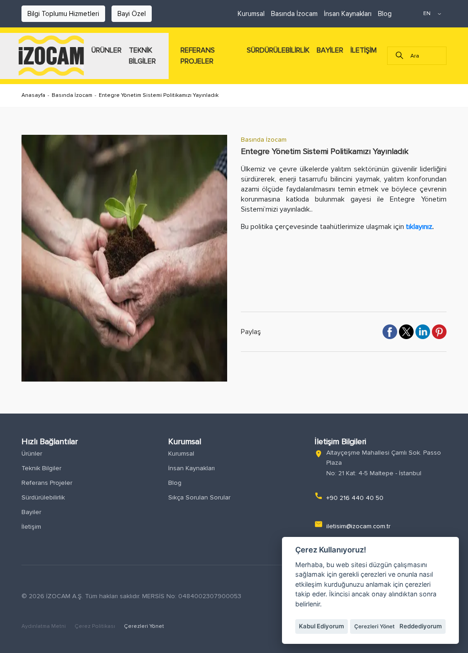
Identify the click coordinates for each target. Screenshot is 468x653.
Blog (385, 14)
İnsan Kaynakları (348, 14)
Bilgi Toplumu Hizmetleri (63, 14)
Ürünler (31, 453)
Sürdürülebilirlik (43, 497)
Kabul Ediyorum (321, 626)
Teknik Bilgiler (41, 468)
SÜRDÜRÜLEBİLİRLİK (278, 50)
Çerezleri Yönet (144, 626)
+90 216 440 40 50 (354, 498)
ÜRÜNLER (106, 50)
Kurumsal (251, 14)
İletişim (31, 527)
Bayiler (31, 512)
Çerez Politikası (95, 626)
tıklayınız (419, 226)
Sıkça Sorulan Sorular (199, 497)
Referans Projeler (46, 483)
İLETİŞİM (364, 50)
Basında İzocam (294, 14)
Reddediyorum (420, 626)
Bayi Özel (131, 14)
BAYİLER (330, 50)
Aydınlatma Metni (44, 626)
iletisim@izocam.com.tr (358, 526)
